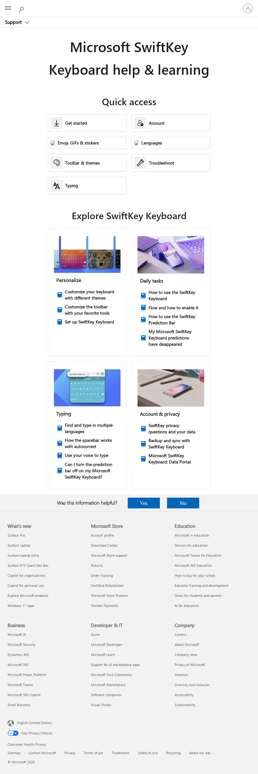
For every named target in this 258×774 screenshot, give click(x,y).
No (183, 503)
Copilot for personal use (26, 585)
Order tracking (102, 575)
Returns (97, 565)
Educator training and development (201, 585)
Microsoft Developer (106, 644)
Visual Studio (101, 704)
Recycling (173, 752)
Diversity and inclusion (192, 684)
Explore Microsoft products (28, 595)
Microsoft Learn (103, 654)
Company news (186, 654)
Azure (95, 634)
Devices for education (191, 545)
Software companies (106, 694)
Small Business (19, 704)
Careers (181, 634)
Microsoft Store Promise (109, 595)
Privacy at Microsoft (190, 664)
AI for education (187, 605)
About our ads (199, 752)
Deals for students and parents (198, 595)
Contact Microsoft (42, 752)
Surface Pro (16, 535)
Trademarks (121, 752)
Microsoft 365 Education (193, 565)
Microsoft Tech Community (111, 674)
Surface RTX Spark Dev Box (28, 565)
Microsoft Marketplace (108, 684)
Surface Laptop (19, 545)
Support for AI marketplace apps (115, 664)
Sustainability (185, 704)
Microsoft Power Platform (27, 674)
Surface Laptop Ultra (23, 555)
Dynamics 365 (18, 654)
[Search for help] (22, 8)
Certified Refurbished (107, 585)
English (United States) (34, 722)
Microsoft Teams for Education (198, 555)
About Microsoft (187, 644)
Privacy (69, 752)
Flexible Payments (104, 605)
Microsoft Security (21, 644)
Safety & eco (148, 752)
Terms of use (93, 752)
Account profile (102, 535)
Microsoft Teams (20, 684)
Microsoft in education (192, 535)
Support (14, 22)
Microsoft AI (17, 634)
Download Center (104, 545)
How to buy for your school (195, 575)
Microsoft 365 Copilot (24, 694)
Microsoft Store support (109, 555)
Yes (144, 503)
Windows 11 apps (21, 605)
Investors (181, 674)
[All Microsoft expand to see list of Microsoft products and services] (7, 8)
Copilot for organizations (26, 575)
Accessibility (184, 694)
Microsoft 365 (18, 664)
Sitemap (14, 752)
